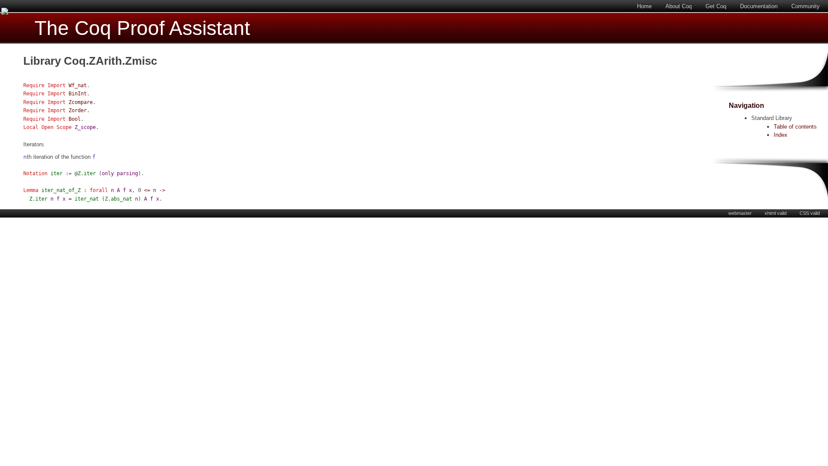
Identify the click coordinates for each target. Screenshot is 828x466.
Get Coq (716, 6)
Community (805, 6)
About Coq (678, 6)
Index (780, 135)
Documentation (759, 6)
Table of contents (795, 126)
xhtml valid (776, 213)
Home (644, 6)
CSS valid (810, 213)
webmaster (740, 213)
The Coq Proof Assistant (142, 28)
